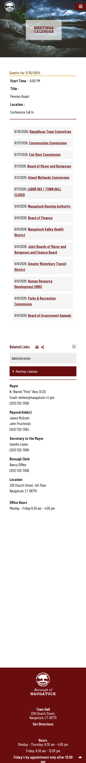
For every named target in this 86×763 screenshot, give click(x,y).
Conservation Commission (48, 143)
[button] (36, 347)
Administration (21, 358)
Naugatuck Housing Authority (49, 206)
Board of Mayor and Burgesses (49, 166)
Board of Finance (40, 217)
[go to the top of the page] (80, 757)
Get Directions (43, 724)
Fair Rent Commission (45, 154)
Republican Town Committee (50, 131)
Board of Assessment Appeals (49, 315)
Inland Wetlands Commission (48, 177)
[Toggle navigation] (80, 6)
